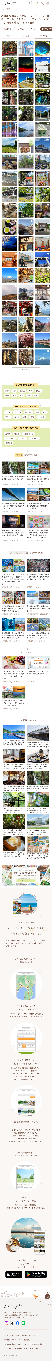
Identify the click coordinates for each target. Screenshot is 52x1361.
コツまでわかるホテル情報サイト (36, 1344)
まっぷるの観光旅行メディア (13, 1344)
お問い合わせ (33, 1335)
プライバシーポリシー (11, 1335)
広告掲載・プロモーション (13, 1340)
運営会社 (27, 1340)
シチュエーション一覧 (31, 1348)
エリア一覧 (8, 1348)
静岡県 (8, 9)
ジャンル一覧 (18, 1348)
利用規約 (24, 1335)
